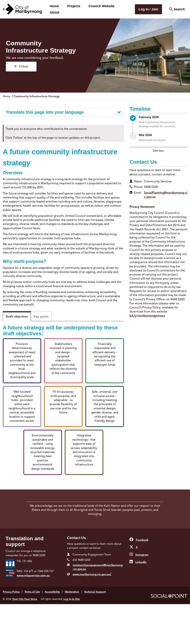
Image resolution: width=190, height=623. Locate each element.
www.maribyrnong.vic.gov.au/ (92, 574)
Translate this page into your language (45, 112)
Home (54, 6)
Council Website (101, 6)
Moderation (72, 591)
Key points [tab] (41, 316)
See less (158, 151)
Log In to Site (71, 599)
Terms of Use (32, 591)
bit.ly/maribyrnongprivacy (147, 316)
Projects (73, 6)
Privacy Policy (11, 591)
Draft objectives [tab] (17, 316)
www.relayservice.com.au (33, 575)
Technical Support (95, 591)
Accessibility (52, 591)
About (54, 12)
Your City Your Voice (24, 599)
